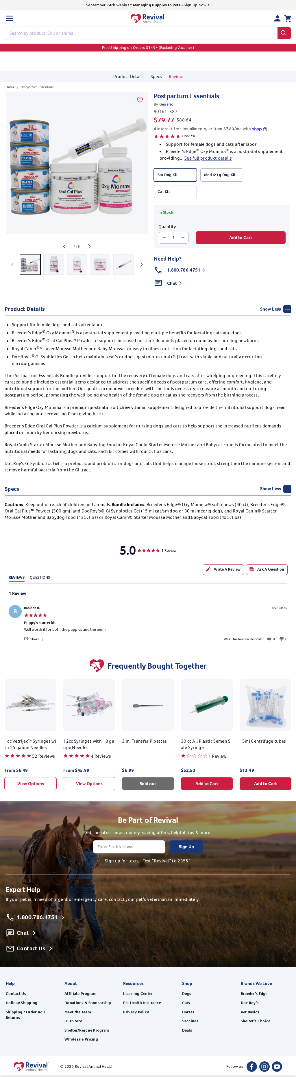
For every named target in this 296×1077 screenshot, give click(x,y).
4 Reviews (101, 756)
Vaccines (190, 1021)
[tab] (223, 570)
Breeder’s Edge (254, 993)
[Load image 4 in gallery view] (53, 264)
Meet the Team (77, 1012)
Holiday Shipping (21, 1003)
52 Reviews (43, 756)
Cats (186, 1003)
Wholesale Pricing (81, 1039)
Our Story (73, 1021)
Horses (188, 1012)
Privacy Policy (136, 1012)
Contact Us (16, 993)
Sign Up (186, 847)
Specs (156, 76)
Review (176, 76)
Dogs (186, 993)
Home (10, 87)
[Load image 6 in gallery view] (100, 264)
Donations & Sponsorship (87, 1003)
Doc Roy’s (250, 1003)
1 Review (188, 136)
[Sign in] (277, 18)
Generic (166, 104)
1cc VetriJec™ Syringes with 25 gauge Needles (30, 744)
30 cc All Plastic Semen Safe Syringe (206, 744)
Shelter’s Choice (255, 1021)
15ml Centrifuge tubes (263, 741)
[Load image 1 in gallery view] (30, 264)
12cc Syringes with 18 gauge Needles (88, 744)
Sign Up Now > (197, 5)
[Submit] (284, 33)
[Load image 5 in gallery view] (77, 264)
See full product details (208, 158)
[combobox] (148, 33)
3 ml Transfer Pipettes (144, 741)
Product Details (128, 76)
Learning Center (138, 993)
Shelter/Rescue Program (86, 1030)
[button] (9, 18)
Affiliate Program (80, 993)
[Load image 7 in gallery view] (123, 264)
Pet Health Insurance (142, 1003)
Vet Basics (250, 1012)
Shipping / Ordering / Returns (25, 1015)
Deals (187, 1030)
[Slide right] (89, 246)
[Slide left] (64, 246)
